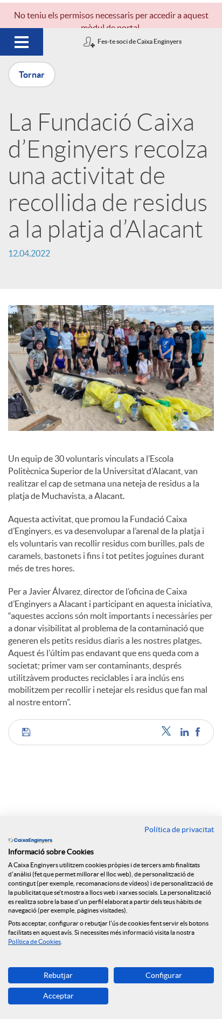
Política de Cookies (34, 941)
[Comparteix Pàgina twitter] (168, 732)
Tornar (32, 74)
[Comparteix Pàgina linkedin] (185, 732)
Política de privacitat (179, 829)
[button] (26, 732)
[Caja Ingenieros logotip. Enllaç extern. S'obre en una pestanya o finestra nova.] (30, 840)
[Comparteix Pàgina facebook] (198, 732)
